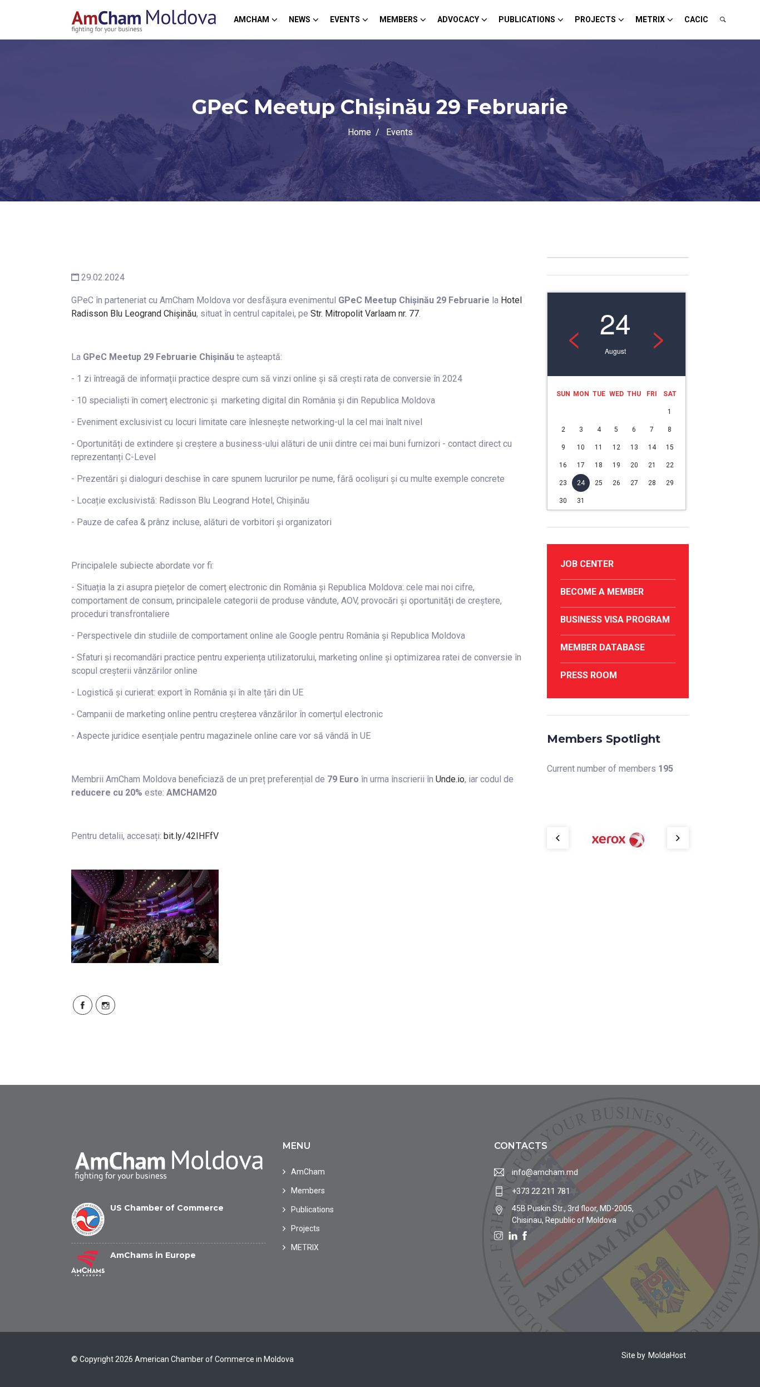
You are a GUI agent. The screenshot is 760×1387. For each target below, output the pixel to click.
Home (359, 132)
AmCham (251, 19)
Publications (527, 19)
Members (398, 19)
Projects (595, 19)
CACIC (696, 19)
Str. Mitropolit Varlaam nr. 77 (364, 313)
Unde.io (450, 779)
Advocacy (458, 19)
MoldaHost (667, 1355)
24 (581, 483)
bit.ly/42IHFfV (191, 836)
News (299, 19)
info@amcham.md (545, 1172)
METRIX (650, 19)
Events (345, 19)
